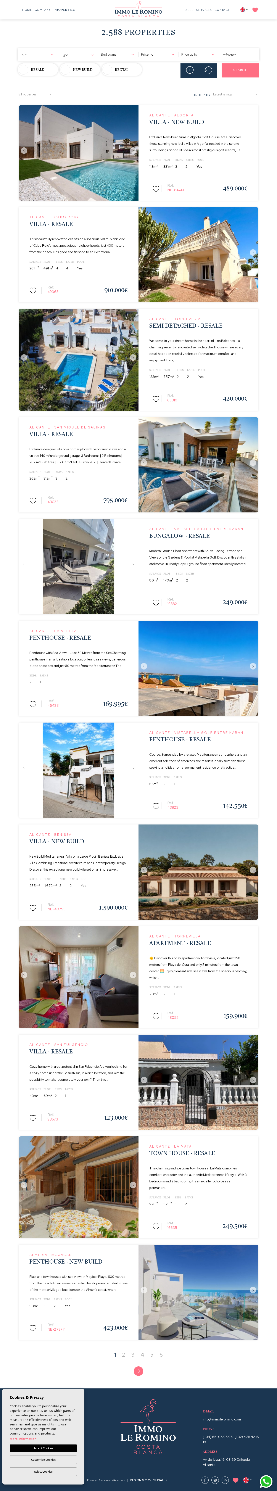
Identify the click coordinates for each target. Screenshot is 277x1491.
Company (43, 10)
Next (134, 150)
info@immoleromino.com (222, 1419)
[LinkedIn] (225, 1480)
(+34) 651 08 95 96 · (219, 1437)
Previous (23, 150)
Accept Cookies (43, 1448)
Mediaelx (160, 1480)
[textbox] (37, 54)
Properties (64, 10)
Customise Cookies (43, 1460)
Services (204, 10)
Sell (190, 10)
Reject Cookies (43, 1471)
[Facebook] (205, 1480)
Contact (222, 10)
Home (27, 10)
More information (23, 1439)
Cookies (104, 1480)
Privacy (92, 1480)
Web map (118, 1480)
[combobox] (37, 53)
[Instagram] (215, 1480)
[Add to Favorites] (156, 188)
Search (240, 70)
